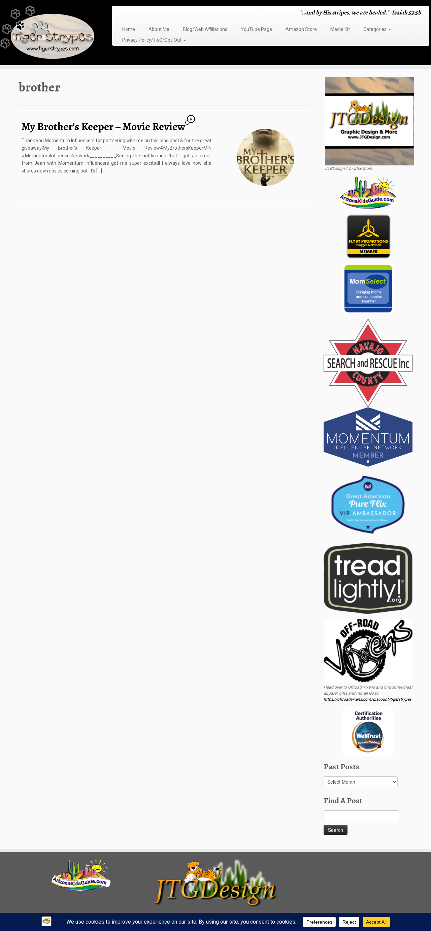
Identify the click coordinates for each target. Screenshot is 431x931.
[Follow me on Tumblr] (141, 13)
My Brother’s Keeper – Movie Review (104, 126)
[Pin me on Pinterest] (150, 13)
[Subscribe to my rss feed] (119, 13)
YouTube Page (256, 29)
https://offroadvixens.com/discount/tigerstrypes (367, 699)
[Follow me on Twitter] (128, 13)
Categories (375, 29)
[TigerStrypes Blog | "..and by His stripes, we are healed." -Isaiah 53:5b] (49, 33)
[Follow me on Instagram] (137, 13)
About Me (158, 29)
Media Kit (340, 29)
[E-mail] (124, 13)
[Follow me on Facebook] (132, 13)
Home (128, 29)
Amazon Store (301, 29)
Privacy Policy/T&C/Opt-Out (152, 40)
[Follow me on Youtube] (145, 13)
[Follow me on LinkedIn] (154, 13)
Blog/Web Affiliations (205, 29)
